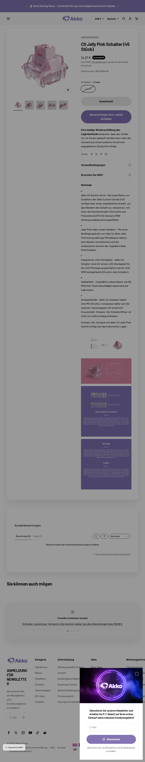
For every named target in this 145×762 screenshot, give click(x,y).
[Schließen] (137, 673)
